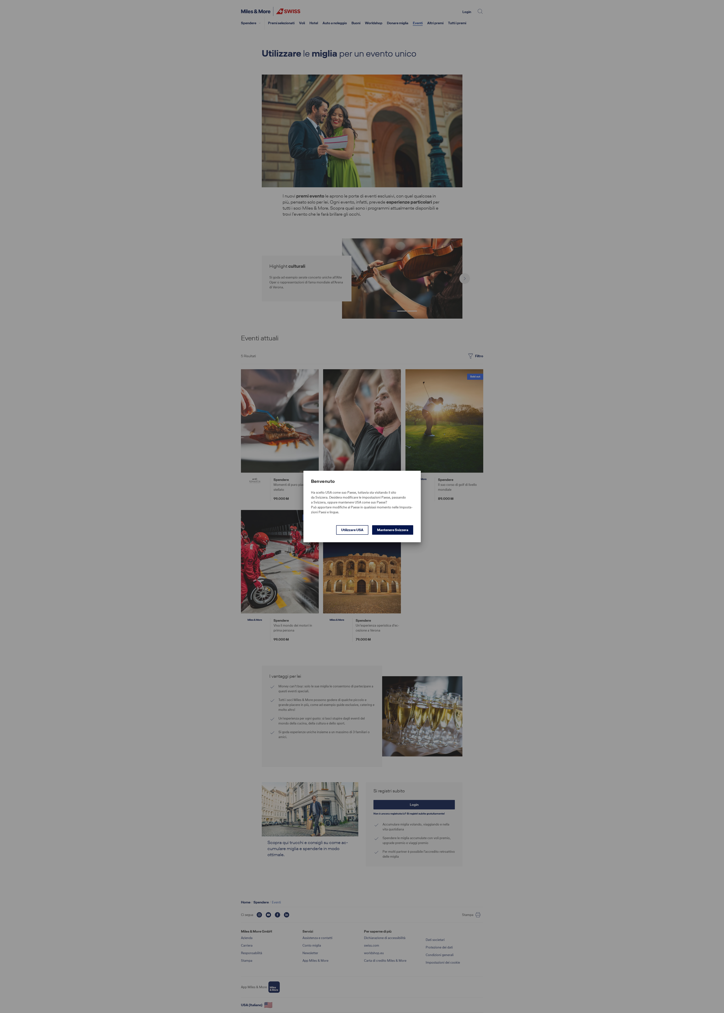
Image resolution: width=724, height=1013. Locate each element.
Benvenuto (323, 481)
